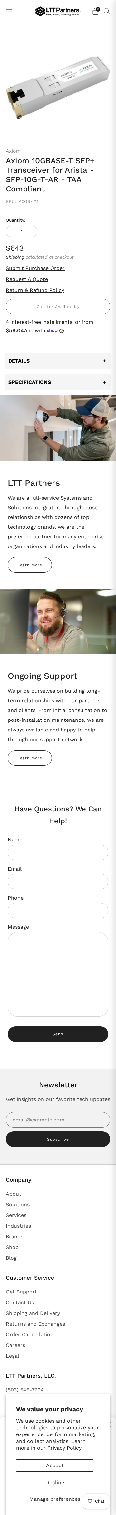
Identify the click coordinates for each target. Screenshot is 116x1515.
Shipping (15, 257)
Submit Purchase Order (35, 268)
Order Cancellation (29, 1334)
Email (15, 869)
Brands (14, 1236)
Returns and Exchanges (35, 1324)
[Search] (107, 11)
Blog (11, 1258)
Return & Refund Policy (35, 290)
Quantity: (15, 220)
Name (15, 840)
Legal (12, 1356)
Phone (16, 898)
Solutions (18, 1204)
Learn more (29, 565)
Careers (15, 1345)
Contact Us (20, 1302)
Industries (18, 1226)
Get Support (21, 1292)
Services (16, 1215)
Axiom (13, 151)
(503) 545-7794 (25, 1390)
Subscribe (58, 1139)
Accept (55, 1465)
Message (18, 927)
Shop (12, 1247)
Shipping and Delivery (33, 1313)
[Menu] (9, 11)
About (13, 1194)
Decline (54, 1482)
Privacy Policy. (64, 1448)
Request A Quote (27, 279)
